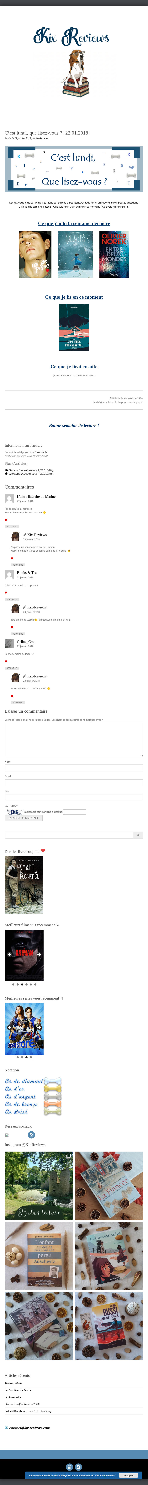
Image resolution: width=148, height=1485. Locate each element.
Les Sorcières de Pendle (18, 1390)
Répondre (12, 526)
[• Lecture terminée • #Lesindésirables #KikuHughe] (109, 1256)
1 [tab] (13, 984)
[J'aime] (6, 520)
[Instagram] (31, 1134)
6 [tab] (35, 984)
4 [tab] (26, 984)
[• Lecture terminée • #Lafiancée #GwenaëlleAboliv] (109, 1186)
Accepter (129, 1475)
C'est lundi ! (40, 452)
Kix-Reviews (42, 138)
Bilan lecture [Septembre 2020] (22, 1404)
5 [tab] (31, 984)
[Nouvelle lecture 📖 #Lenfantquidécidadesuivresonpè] (39, 1256)
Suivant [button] (39, 955)
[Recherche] (138, 835)
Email (8, 776)
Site (7, 791)
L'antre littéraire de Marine (36, 496)
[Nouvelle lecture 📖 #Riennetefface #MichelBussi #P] (109, 1326)
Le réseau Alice (13, 1397)
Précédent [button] (10, 955)
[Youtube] (69, 1467)
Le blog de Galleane (69, 202)
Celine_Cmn (26, 642)
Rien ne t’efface (13, 1383)
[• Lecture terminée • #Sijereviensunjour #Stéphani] (39, 1326)
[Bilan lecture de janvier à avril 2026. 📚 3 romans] (39, 1186)
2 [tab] (18, 984)
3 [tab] (22, 984)
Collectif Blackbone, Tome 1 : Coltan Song (28, 1411)
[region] (24, 956)
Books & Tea (27, 573)
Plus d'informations (104, 1475)
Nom (7, 761)
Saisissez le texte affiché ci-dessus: (43, 812)
